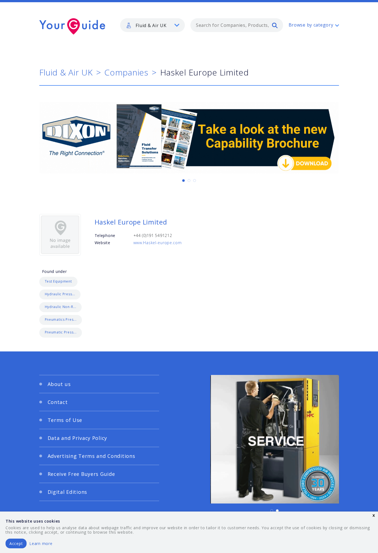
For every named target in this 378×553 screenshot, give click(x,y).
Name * (85, 283)
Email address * (94, 309)
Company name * (211, 283)
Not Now (134, 340)
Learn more (40, 543)
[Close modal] (295, 242)
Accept (16, 543)
